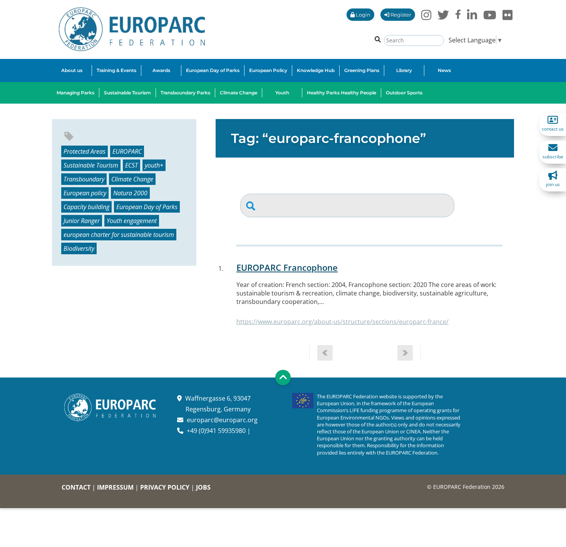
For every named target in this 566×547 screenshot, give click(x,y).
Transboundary (84, 179)
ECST (131, 165)
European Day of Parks (147, 207)
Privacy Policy (164, 487)
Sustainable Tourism (91, 165)
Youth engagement (132, 220)
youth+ (154, 165)
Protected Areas (84, 151)
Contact (76, 487)
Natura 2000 (130, 193)
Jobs (203, 487)
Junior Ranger (82, 220)
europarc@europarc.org (222, 420)
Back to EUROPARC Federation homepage (132, 29)
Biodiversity (79, 248)
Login (362, 15)
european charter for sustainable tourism (119, 234)
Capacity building (86, 207)
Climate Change (132, 179)
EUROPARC (127, 151)
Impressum (115, 487)
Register (400, 15)
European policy (85, 193)
